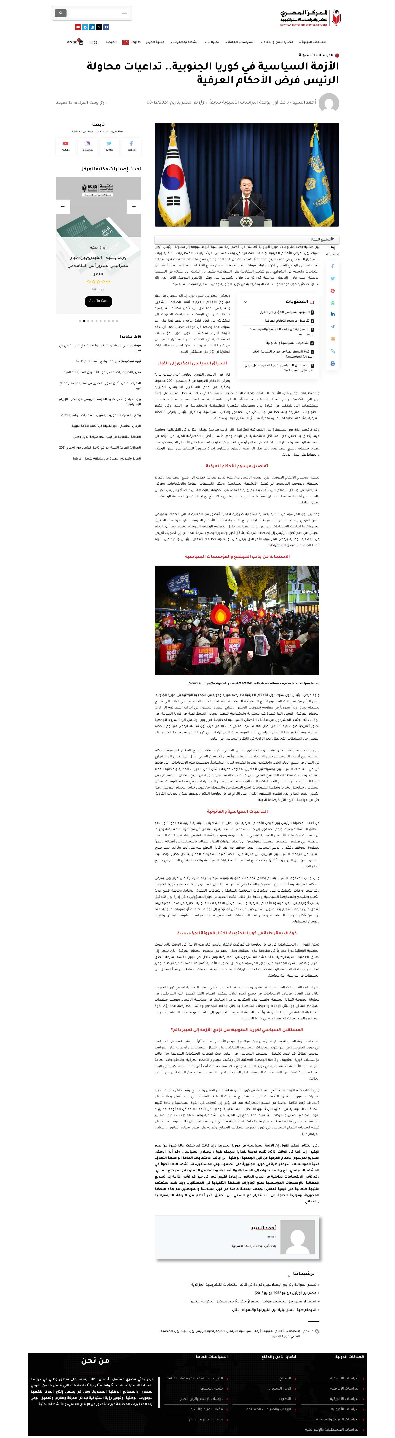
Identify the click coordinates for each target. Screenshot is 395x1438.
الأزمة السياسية (251, 1331)
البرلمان (232, 1331)
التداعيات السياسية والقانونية (287, 343)
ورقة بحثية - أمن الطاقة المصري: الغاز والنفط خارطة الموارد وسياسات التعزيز (98, 266)
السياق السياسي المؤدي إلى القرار (285, 312)
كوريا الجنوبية (279, 1336)
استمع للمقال (320, 240)
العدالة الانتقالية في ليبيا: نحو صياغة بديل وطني (107, 437)
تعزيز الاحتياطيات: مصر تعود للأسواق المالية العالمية (102, 372)
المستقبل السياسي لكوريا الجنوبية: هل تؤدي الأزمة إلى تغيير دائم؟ (279, 368)
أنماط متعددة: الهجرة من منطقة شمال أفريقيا (107, 459)
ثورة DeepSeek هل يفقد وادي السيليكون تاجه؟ (108, 362)
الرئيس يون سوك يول (190, 1331)
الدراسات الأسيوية (316, 55)
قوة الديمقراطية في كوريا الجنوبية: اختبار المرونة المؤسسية (282, 354)
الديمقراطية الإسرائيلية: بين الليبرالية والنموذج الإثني (274, 1310)
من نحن (95, 1362)
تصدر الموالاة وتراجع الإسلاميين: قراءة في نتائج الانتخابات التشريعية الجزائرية (253, 1285)
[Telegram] (85, 27)
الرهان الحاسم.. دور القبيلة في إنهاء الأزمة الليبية (106, 426)
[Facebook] (106, 27)
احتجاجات (293, 1331)
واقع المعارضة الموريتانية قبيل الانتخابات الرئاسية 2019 (101, 415)
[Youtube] (78, 27)
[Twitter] (109, 147)
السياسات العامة (212, 1357)
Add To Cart (98, 301)
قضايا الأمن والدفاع (279, 1357)
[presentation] (63, 207)
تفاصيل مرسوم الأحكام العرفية (287, 321)
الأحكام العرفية (275, 1331)
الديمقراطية (216, 1331)
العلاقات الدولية (349, 1357)
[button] (80, 321)
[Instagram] (88, 147)
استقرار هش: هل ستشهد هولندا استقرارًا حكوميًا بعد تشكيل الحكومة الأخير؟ (253, 1302)
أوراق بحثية (98, 248)
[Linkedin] (92, 27)
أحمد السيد (304, 103)
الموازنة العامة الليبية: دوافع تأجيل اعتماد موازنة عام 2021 (100, 448)
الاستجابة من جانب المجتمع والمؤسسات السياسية (281, 332)
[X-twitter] (99, 27)
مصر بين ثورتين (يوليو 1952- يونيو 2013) (285, 1293)
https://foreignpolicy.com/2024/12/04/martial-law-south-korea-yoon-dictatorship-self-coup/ (254, 683)
